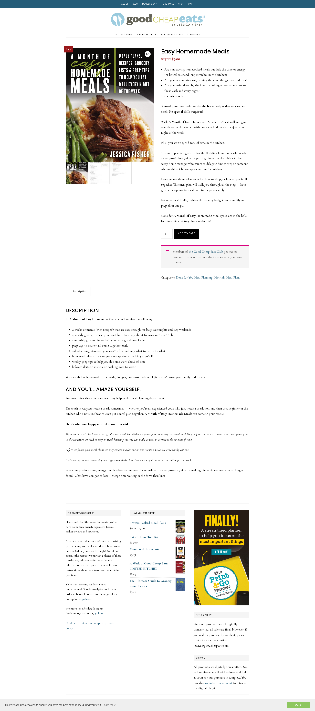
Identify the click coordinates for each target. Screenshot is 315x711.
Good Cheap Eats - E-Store (157, 19)
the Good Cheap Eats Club (206, 252)
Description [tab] (79, 291)
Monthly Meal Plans (227, 278)
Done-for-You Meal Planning (194, 278)
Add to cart (186, 233)
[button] (148, 54)
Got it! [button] (298, 705)
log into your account (218, 683)
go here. (86, 599)
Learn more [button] (109, 705)
